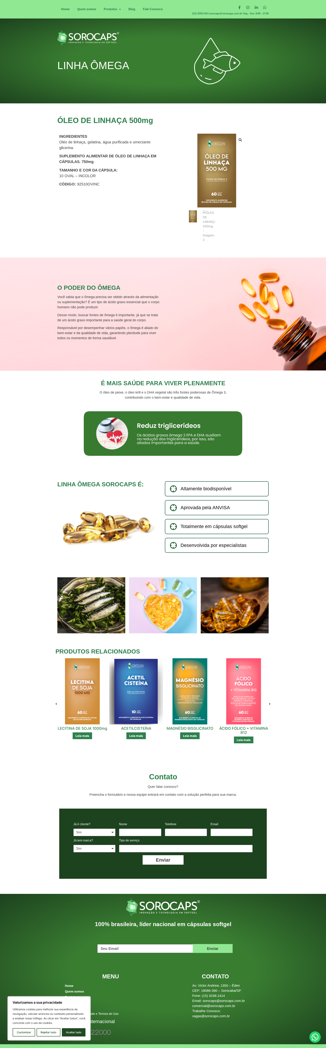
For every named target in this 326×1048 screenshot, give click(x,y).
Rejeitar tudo (48, 1032)
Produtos (110, 9)
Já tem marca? (83, 840)
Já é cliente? (81, 824)
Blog (131, 9)
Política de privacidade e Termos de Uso (91, 1013)
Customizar (24, 1032)
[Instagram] (248, 7)
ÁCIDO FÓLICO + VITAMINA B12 (189, 730)
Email (214, 824)
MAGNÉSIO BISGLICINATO (136, 728)
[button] (240, 140)
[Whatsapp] (265, 7)
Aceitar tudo (73, 1032)
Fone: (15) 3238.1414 (208, 996)
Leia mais (82, 736)
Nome (123, 824)
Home (65, 9)
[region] (49, 1018)
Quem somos (86, 9)
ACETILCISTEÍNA (82, 728)
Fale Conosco (153, 9)
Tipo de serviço (129, 840)
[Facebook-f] (239, 7)
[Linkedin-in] (256, 7)
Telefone (170, 824)
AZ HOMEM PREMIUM (243, 728)
